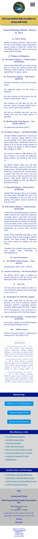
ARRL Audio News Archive (15, 446)
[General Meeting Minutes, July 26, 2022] (19, 376)
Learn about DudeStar (13, 443)
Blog (10, 515)
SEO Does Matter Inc (20, 530)
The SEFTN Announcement (15, 437)
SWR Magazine (11, 459)
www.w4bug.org (11, 292)
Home (19, 491)
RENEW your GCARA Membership (19, 403)
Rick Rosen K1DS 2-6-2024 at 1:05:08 (19, 450)
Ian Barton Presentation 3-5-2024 (17, 456)
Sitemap (19, 519)
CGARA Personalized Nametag (17, 485)
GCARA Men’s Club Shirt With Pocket (19, 475)
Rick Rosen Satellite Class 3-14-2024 (19, 453)
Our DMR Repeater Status (15, 440)
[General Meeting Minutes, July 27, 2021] (19, 351)
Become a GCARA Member (19, 421)
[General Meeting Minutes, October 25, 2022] (19, 364)
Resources (19, 522)
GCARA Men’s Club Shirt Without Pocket (20, 478)
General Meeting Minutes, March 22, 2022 (19, 31)
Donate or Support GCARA (19, 412)
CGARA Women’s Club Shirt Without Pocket (21, 481)
